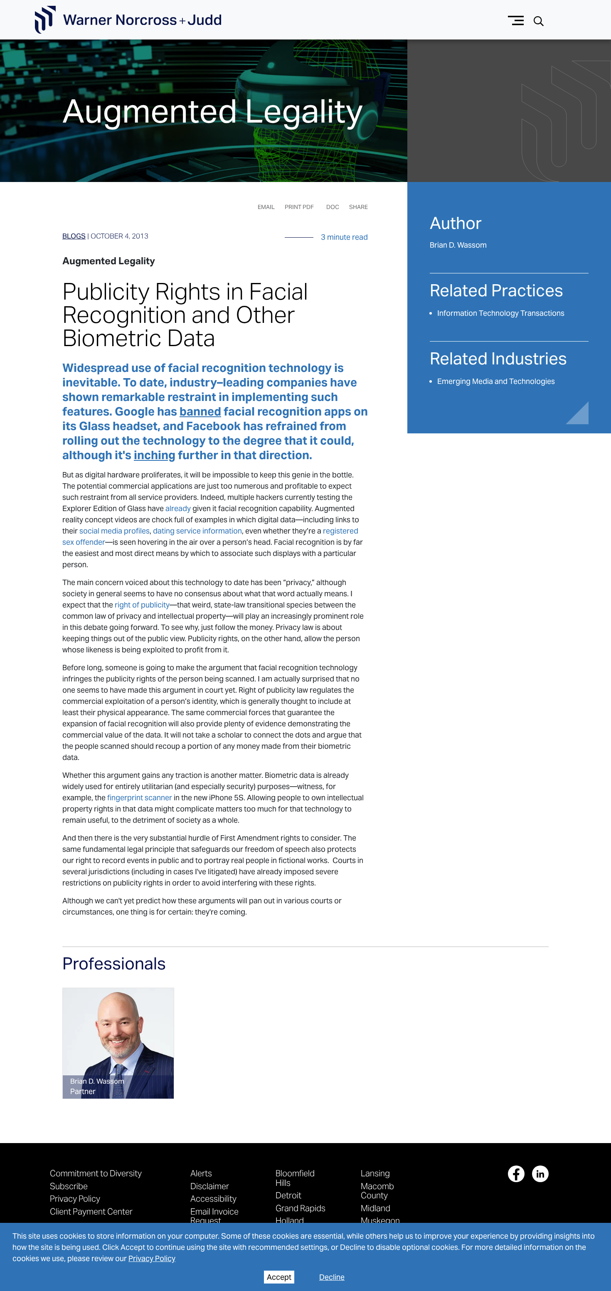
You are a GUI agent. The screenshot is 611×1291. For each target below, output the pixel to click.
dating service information (197, 531)
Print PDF (299, 207)
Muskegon (380, 1220)
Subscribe (69, 1186)
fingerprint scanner (139, 797)
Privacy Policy (151, 1258)
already (178, 508)
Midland (375, 1208)
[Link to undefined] (118, 1043)
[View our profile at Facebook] (516, 1174)
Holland (290, 1220)
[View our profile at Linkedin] (540, 1174)
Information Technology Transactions (500, 313)
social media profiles (114, 531)
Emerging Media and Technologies (496, 381)
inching (154, 455)
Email (266, 207)
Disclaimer (209, 1186)
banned (200, 411)
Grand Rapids (300, 1208)
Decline (332, 1277)
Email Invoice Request (214, 1216)
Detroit (288, 1195)
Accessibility (213, 1198)
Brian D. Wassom (458, 245)
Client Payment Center (91, 1211)
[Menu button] (516, 20)
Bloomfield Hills (295, 1178)
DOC (332, 207)
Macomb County (377, 1190)
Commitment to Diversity (96, 1173)
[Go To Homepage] (128, 20)
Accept (279, 1277)
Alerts (201, 1173)
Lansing (375, 1173)
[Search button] (539, 20)
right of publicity (142, 605)
